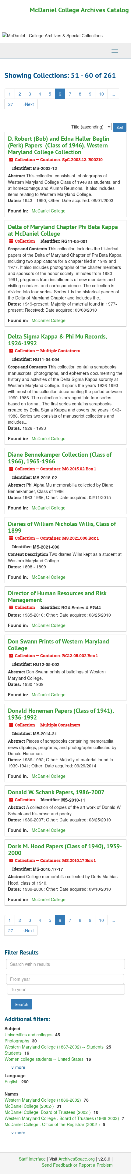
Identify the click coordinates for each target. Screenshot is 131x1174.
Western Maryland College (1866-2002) (43, 1100)
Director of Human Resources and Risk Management (57, 596)
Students (14, 1053)
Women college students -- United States (45, 1059)
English (12, 1081)
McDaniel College (49, 211)
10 (101, 94)
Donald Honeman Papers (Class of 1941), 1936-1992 (61, 714)
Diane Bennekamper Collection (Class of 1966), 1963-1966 (60, 458)
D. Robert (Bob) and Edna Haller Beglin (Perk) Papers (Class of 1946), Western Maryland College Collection (58, 145)
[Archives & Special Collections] (88, 35)
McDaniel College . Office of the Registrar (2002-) (53, 1124)
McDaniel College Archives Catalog (79, 9)
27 (10, 104)
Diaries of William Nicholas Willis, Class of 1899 (62, 527)
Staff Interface (32, 1159)
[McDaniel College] (23, 35)
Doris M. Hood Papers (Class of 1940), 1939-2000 (65, 849)
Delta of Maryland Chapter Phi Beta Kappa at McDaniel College (63, 230)
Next (27, 104)
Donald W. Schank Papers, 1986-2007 (56, 792)
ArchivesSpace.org (76, 1159)
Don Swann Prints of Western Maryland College (58, 644)
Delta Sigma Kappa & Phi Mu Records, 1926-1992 (57, 339)
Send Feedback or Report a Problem (77, 1165)
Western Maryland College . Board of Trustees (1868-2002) (62, 1118)
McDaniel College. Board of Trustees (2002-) (48, 1112)
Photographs (17, 1041)
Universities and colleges (29, 1034)
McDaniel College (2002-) (30, 1106)
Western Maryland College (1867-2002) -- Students (55, 1047)
